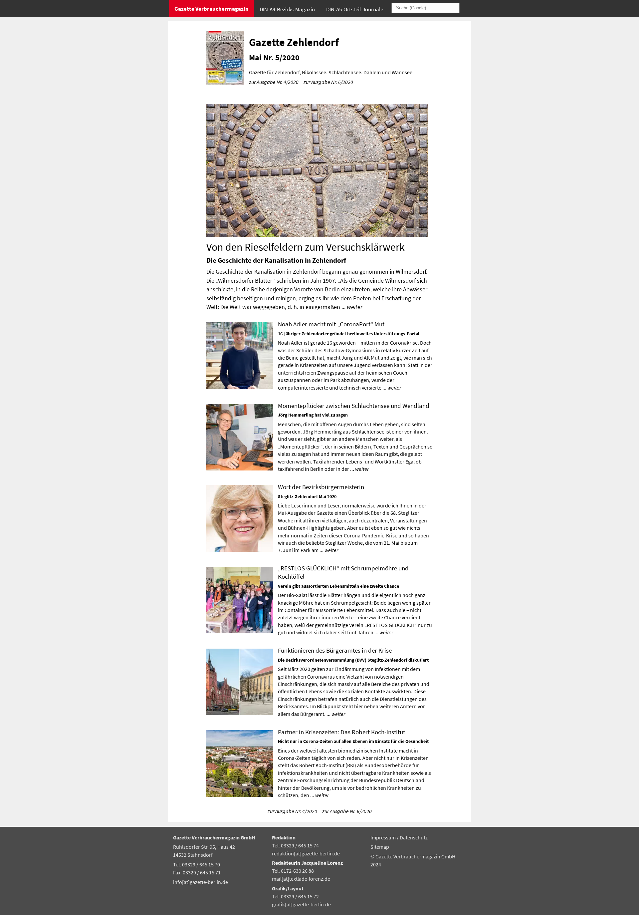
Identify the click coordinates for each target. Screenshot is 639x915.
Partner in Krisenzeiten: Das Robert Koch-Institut (341, 732)
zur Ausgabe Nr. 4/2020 (274, 82)
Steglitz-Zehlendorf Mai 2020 (307, 496)
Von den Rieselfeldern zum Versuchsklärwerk (305, 247)
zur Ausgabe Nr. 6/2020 (328, 82)
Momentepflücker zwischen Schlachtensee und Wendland (353, 406)
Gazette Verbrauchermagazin (211, 8)
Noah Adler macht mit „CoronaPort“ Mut (331, 324)
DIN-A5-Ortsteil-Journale (354, 9)
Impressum (383, 837)
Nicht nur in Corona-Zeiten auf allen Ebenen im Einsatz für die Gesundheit (353, 741)
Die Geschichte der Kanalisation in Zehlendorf (276, 260)
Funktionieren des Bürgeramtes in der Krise (335, 650)
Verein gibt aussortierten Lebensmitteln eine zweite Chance (338, 586)
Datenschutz (414, 837)
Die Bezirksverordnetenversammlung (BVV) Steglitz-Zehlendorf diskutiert (353, 660)
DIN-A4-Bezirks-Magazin (287, 9)
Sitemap (379, 846)
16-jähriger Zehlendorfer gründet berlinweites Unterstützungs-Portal (348, 334)
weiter (354, 307)
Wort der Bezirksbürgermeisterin (321, 487)
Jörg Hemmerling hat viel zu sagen (313, 415)
